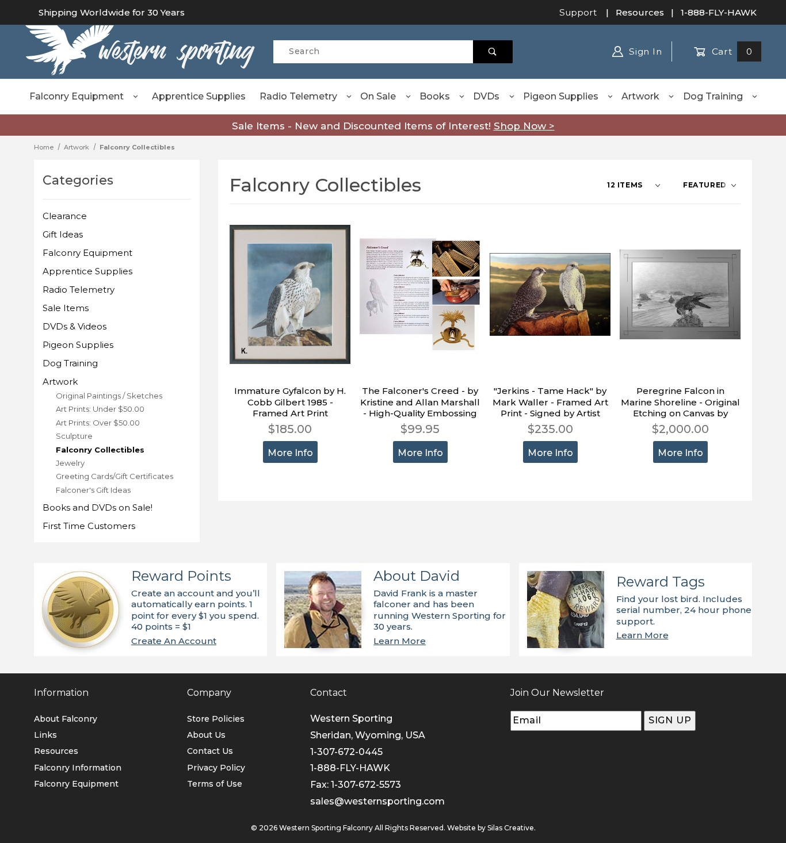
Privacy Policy (216, 767)
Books (434, 96)
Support (578, 12)
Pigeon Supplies (560, 96)
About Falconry (65, 719)
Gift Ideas (63, 234)
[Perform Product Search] (493, 51)
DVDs (486, 96)
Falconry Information (77, 767)
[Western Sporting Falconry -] (140, 50)
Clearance (65, 215)
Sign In (644, 51)
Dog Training (713, 96)
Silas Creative (510, 827)
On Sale (378, 96)
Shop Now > (524, 126)
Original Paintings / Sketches (109, 395)
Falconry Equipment (76, 96)
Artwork (640, 96)
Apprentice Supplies (199, 96)
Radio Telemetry (298, 96)
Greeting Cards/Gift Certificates (114, 476)
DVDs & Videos (74, 326)
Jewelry (70, 463)
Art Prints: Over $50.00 (98, 422)
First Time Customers (89, 525)
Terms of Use (214, 784)
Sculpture (74, 435)
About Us (206, 735)
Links (45, 735)
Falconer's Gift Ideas (93, 490)
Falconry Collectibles (100, 449)
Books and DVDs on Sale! (97, 507)
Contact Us (210, 751)
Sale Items (66, 307)
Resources (640, 12)
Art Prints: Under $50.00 (100, 408)
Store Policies (216, 719)
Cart (731, 51)
